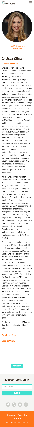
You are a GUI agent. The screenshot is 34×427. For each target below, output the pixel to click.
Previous (6, 335)
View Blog (17, 366)
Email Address (17, 48)
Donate (17, 418)
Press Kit (22, 415)
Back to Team (8, 341)
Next (14, 335)
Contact (11, 415)
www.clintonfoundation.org (17, 46)
